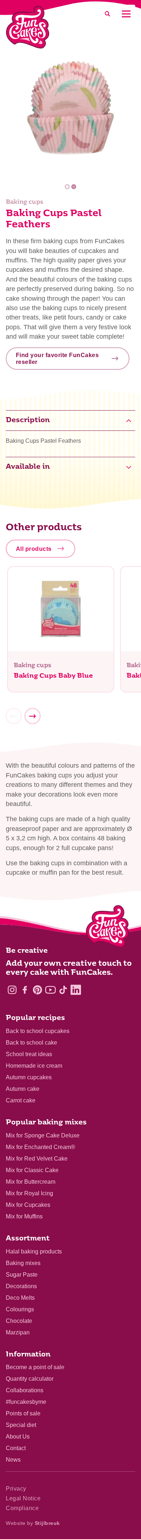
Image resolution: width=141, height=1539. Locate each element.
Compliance (22, 1508)
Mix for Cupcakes (28, 1205)
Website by (33, 1523)
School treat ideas (29, 1054)
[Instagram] (12, 989)
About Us (18, 1436)
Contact (16, 1448)
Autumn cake (22, 1089)
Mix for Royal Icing (29, 1193)
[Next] (32, 716)
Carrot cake (20, 1100)
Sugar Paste (22, 1275)
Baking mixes (23, 1263)
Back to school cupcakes (37, 1031)
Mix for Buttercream (30, 1182)
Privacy (16, 1489)
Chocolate (19, 1321)
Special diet (21, 1425)
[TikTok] (63, 989)
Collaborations (24, 1390)
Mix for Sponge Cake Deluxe (43, 1135)
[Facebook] (24, 989)
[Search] (107, 14)
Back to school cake (31, 1042)
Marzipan (18, 1332)
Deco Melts (20, 1298)
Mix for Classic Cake (32, 1170)
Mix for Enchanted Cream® (40, 1147)
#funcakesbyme (26, 1402)
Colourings (20, 1309)
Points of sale (23, 1413)
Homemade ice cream (34, 1066)
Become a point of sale (35, 1367)
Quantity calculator (30, 1379)
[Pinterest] (37, 989)
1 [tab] (67, 186)
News (13, 1460)
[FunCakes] (28, 27)
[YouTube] (50, 989)
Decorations (21, 1286)
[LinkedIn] (75, 989)
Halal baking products (34, 1251)
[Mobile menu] (126, 14)
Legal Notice (23, 1498)
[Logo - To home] (107, 928)
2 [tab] (73, 186)
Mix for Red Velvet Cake (37, 1159)
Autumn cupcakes (29, 1077)
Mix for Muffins (24, 1216)
